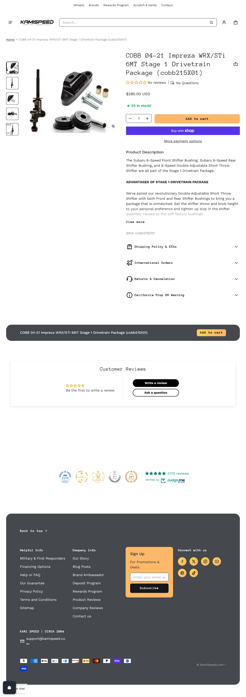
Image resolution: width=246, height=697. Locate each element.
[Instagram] (205, 561)
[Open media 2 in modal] (71, 100)
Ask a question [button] (155, 392)
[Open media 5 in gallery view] (12, 129)
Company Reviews (88, 608)
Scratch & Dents (145, 5)
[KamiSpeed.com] (37, 22)
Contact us (82, 616)
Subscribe (149, 588)
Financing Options (35, 567)
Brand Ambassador (88, 575)
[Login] (224, 22)
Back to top (31, 531)
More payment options (183, 141)
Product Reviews (87, 600)
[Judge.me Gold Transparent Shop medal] (82, 477)
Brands (94, 5)
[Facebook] (182, 561)
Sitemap (27, 608)
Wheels (79, 5)
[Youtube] (217, 561)
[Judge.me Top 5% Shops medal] (115, 477)
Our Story (81, 558)
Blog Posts (82, 567)
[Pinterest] (182, 573)
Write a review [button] (156, 383)
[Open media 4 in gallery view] (12, 114)
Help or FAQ (30, 575)
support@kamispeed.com (45, 641)
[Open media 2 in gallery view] (12, 83)
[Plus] (147, 118)
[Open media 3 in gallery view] (12, 98)
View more (135, 222)
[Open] (9, 687)
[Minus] (130, 118)
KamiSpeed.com (212, 664)
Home (10, 39)
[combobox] (138, 22)
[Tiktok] (193, 573)
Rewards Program (116, 5)
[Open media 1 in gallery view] (12, 68)
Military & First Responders (42, 558)
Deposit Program (87, 583)
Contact (167, 5)
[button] (235, 22)
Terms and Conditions (38, 600)
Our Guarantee (32, 583)
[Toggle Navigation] (10, 22)
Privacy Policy (31, 591)
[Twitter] (193, 561)
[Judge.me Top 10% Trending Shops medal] (131, 477)
